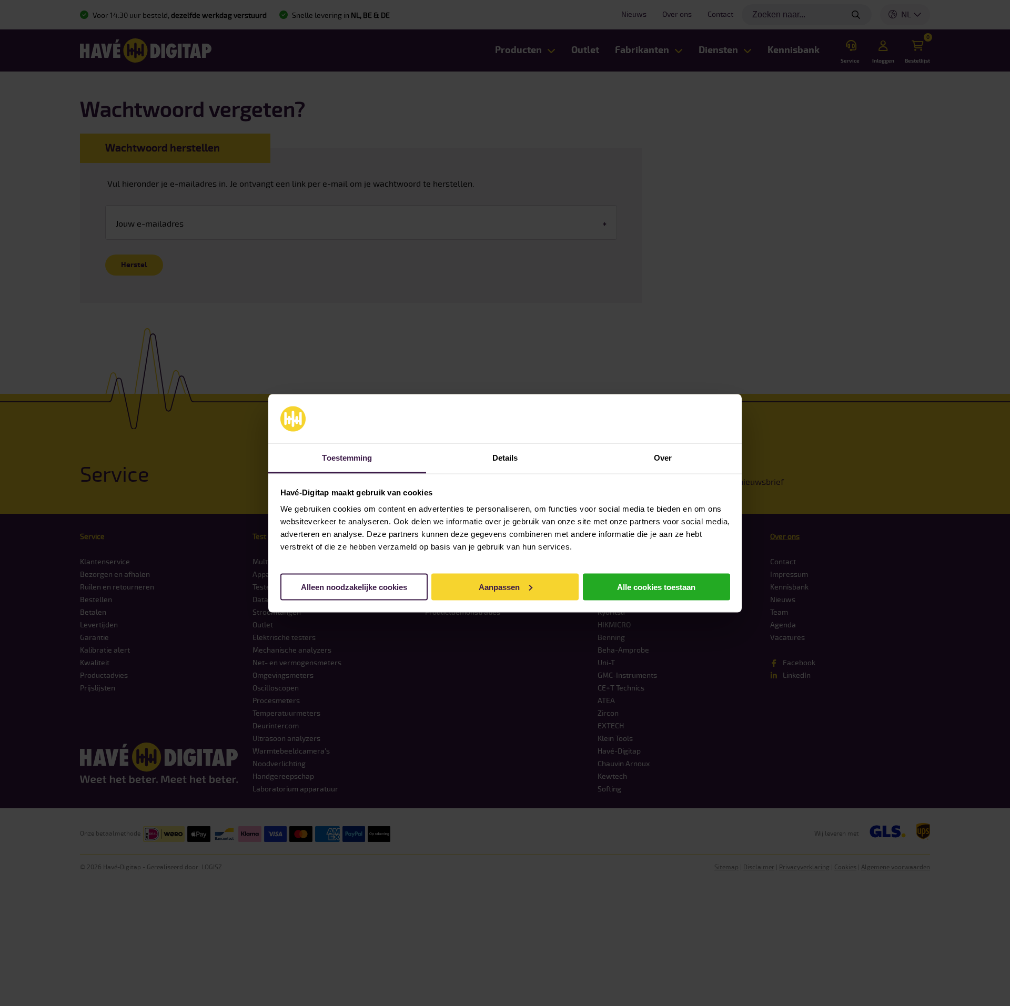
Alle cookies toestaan (656, 586)
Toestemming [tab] (347, 457)
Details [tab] (505, 457)
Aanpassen (499, 586)
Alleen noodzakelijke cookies (354, 586)
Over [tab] (663, 457)
